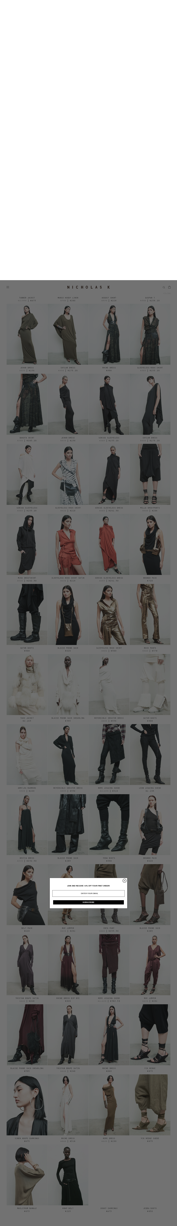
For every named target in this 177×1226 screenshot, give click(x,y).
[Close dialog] (124, 600)
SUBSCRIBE (88, 622)
